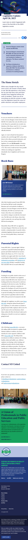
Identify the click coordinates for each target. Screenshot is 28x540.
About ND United (5, 439)
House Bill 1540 (9, 336)
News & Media (4, 493)
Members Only (4, 500)
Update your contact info (18, 478)
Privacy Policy (4, 508)
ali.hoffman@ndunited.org (9, 379)
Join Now (3, 502)
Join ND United (6, 194)
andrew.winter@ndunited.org (11, 383)
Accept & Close (6, 537)
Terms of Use (11, 508)
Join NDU (9, 478)
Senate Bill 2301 (13, 327)
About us (3, 478)
